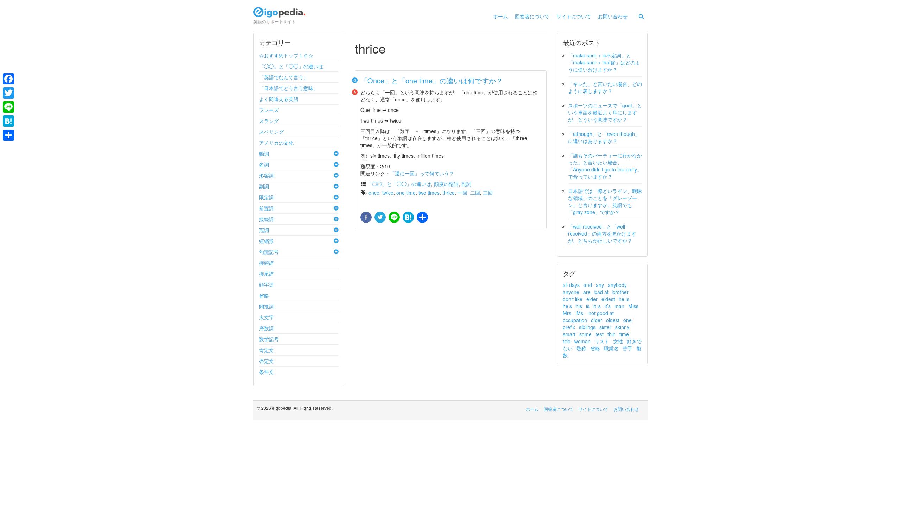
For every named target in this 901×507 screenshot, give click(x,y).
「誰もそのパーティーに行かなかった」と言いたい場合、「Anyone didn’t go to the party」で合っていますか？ (605, 166)
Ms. (580, 313)
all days (571, 284)
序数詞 (266, 328)
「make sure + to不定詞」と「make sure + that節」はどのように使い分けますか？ (604, 62)
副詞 (264, 186)
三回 (488, 192)
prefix (569, 327)
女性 (618, 341)
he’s (567, 305)
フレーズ (269, 109)
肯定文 (266, 349)
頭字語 (266, 284)
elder (592, 298)
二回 (475, 192)
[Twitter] (8, 93)
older (596, 320)
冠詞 (264, 229)
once (373, 192)
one (627, 320)
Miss (633, 305)
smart (569, 334)
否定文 (266, 360)
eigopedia (279, 15)
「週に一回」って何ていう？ (422, 173)
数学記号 (269, 339)
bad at (601, 291)
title (567, 341)
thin (611, 334)
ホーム (500, 16)
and (588, 284)
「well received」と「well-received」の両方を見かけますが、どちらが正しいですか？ (602, 233)
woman (582, 341)
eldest (608, 298)
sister (605, 327)
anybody (617, 284)
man (619, 305)
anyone (571, 291)
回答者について (532, 16)
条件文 (266, 371)
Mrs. (568, 313)
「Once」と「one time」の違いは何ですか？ (431, 80)
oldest (612, 320)
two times (429, 192)
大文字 (266, 317)
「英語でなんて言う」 (283, 77)
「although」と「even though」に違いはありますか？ (604, 137)
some (585, 334)
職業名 (611, 348)
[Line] (8, 107)
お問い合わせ (613, 16)
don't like (572, 298)
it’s (608, 305)
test (600, 334)
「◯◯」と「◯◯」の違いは (291, 66)
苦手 (627, 348)
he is (624, 298)
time (624, 334)
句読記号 (269, 251)
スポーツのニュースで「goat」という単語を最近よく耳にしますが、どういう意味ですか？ (605, 112)
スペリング (271, 131)
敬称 (581, 348)
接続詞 (266, 219)
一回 (462, 192)
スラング (269, 120)
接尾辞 (266, 273)
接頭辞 (266, 262)
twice (387, 192)
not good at (601, 313)
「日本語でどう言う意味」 (288, 88)
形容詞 (266, 175)
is (588, 305)
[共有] (421, 218)
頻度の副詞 (446, 183)
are (587, 291)
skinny (622, 327)
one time (406, 192)
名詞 (264, 164)
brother (620, 291)
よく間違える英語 (278, 98)
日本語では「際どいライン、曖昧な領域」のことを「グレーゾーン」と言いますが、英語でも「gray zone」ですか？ (605, 201)
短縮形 (266, 240)
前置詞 (266, 208)
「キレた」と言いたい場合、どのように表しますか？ (605, 87)
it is (597, 305)
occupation (575, 320)
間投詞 (266, 306)
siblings (587, 327)
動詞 (264, 153)
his (579, 305)
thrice (448, 192)
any (600, 284)
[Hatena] (8, 121)
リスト (601, 341)
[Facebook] (8, 79)
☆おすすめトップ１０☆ (286, 55)
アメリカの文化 (276, 142)
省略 (264, 295)
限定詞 (266, 197)
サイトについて (573, 16)
